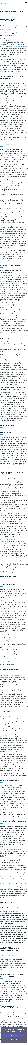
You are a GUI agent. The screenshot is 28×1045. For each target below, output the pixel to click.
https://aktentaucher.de (16, 47)
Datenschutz (14, 1039)
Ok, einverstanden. (14, 1035)
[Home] (4, 3)
